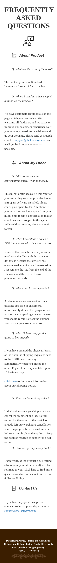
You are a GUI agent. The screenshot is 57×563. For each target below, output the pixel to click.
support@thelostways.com (30, 140)
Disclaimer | (12, 540)
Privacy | (23, 540)
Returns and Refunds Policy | (19, 544)
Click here (10, 381)
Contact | (38, 544)
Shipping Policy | (37, 547)
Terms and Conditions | (39, 540)
